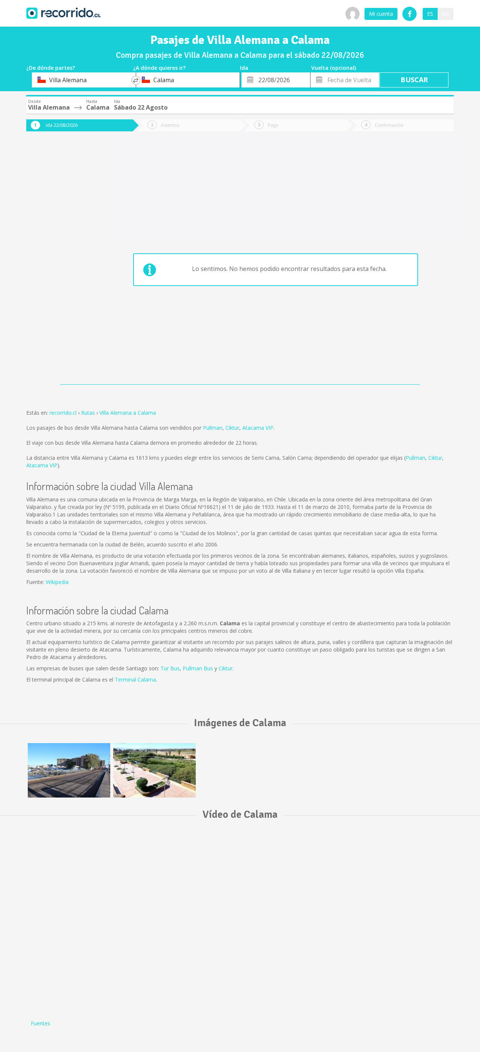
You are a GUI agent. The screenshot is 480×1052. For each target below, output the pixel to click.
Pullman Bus (198, 668)
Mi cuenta (381, 13)
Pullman (212, 427)
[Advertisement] (56, 263)
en (445, 13)
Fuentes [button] (40, 1023)
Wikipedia (57, 581)
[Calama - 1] (69, 770)
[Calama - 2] (154, 770)
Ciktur (232, 427)
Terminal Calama (135, 679)
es (430, 13)
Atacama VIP (257, 427)
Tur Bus (170, 668)
